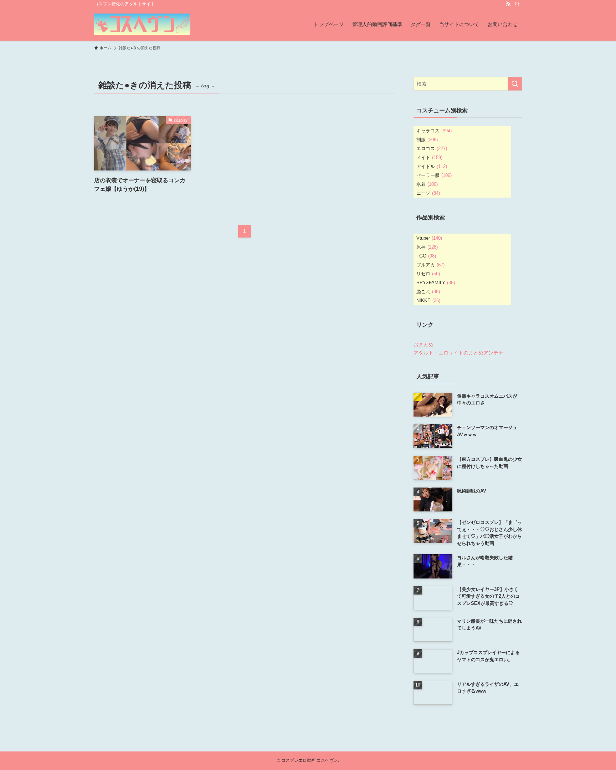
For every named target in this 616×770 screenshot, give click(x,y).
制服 (427, 139)
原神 (427, 247)
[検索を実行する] (515, 84)
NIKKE (428, 300)
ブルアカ (430, 264)
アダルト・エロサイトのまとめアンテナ (458, 353)
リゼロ (428, 273)
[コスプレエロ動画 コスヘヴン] (142, 24)
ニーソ (428, 193)
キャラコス (434, 130)
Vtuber (429, 238)
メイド (429, 157)
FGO (426, 256)
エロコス (431, 148)
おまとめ (423, 344)
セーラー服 (434, 175)
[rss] (508, 4)
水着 (427, 184)
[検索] (517, 4)
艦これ (428, 291)
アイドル (431, 166)
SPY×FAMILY (435, 282)
